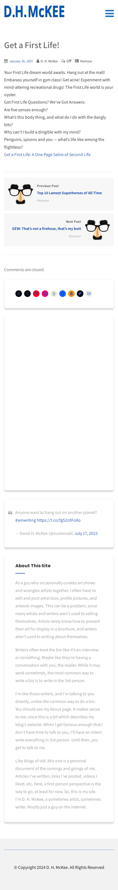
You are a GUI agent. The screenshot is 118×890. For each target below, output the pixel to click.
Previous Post (69, 189)
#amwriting (25, 520)
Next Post (46, 225)
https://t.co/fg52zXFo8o (59, 520)
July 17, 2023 (86, 533)
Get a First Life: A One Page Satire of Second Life (47, 154)
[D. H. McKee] (34, 11)
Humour (86, 61)
